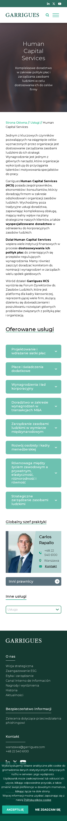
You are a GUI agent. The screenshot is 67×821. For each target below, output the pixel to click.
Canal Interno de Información (28, 680)
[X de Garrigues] (53, 3)
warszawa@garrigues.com (25, 747)
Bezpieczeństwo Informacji (28, 709)
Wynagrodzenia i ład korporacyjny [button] (28, 387)
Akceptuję (15, 809)
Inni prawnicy (21, 581)
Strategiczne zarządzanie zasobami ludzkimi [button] (29, 500)
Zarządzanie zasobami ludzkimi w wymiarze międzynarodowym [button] (30, 428)
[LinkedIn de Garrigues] (48, 3)
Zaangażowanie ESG (21, 671)
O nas (10, 656)
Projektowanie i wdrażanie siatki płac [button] (28, 351)
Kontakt (51, 566)
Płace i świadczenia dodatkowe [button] (27, 369)
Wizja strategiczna (19, 666)
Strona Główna (16, 122)
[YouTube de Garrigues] (59, 3)
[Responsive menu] (55, 15)
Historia (12, 690)
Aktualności (14, 695)
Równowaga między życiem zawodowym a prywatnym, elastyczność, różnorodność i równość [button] (29, 472)
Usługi (34, 122)
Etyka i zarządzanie (20, 676)
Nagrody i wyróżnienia (22, 685)
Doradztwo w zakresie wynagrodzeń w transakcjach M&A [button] (29, 406)
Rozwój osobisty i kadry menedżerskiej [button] (30, 447)
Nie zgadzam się (48, 809)
